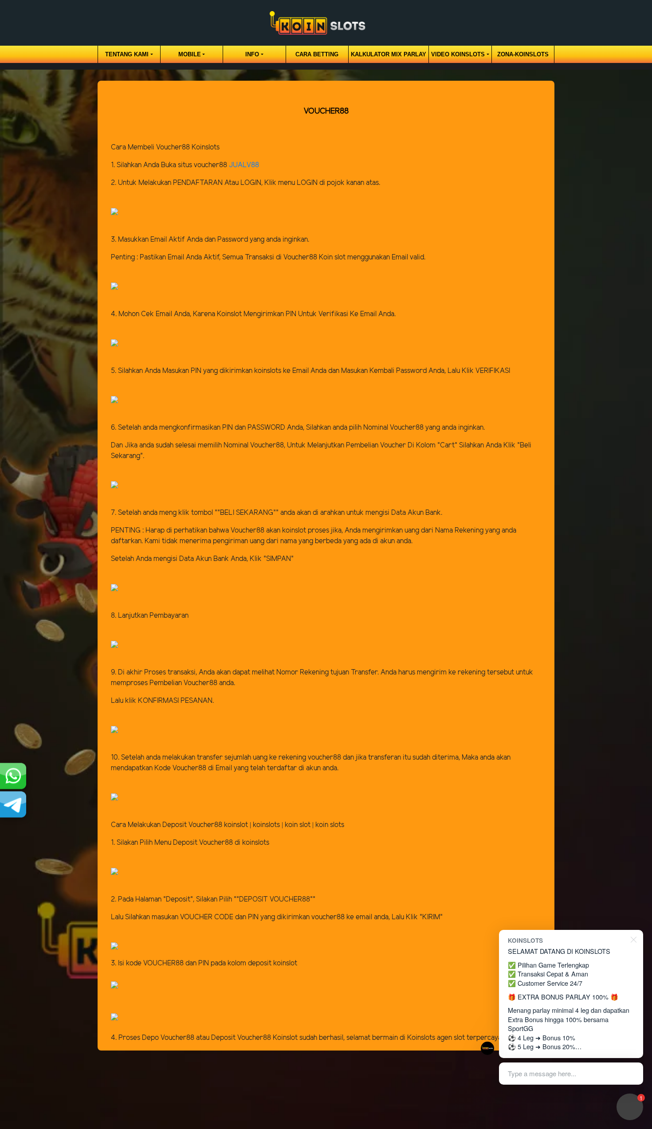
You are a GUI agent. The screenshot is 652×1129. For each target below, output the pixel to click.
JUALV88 (244, 165)
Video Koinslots (458, 54)
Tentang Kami (127, 54)
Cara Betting (316, 54)
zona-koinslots (523, 54)
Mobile (189, 54)
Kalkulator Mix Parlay (388, 54)
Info (252, 54)
